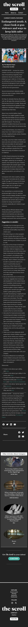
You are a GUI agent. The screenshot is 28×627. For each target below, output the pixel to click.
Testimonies (14, 597)
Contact (20, 13)
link (13, 390)
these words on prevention (17, 382)
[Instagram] (12, 603)
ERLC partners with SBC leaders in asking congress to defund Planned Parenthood (14, 518)
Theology (14, 593)
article (24, 410)
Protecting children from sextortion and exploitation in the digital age (14, 470)
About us (13, 13)
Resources (14, 595)
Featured (19, 18)
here (11, 375)
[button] (3, 424)
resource (8, 386)
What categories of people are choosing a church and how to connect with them (14, 494)
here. (7, 371)
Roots (14, 541)
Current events (9, 18)
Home (7, 13)
